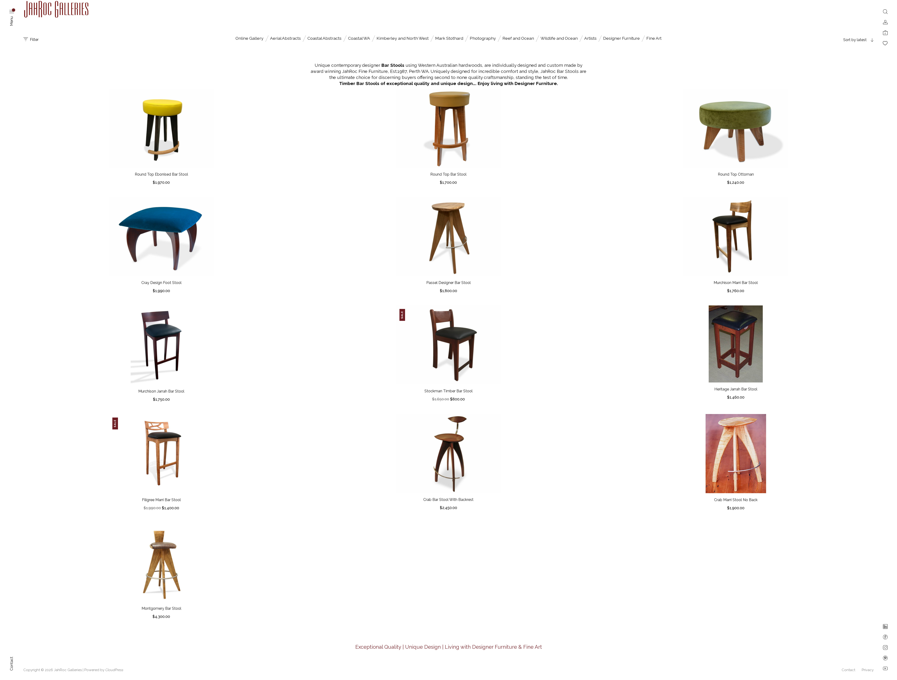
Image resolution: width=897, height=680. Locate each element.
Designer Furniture (621, 38)
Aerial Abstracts (285, 38)
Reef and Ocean (518, 38)
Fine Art (654, 38)
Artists (590, 38)
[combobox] (844, 40)
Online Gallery (249, 38)
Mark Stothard (449, 38)
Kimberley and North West (403, 38)
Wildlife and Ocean (559, 38)
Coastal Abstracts (324, 38)
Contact (848, 670)
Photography (483, 38)
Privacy (868, 670)
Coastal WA (359, 38)
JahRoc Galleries (68, 670)
